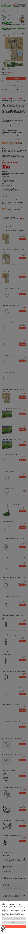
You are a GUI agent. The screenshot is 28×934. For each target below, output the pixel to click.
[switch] (3, 932)
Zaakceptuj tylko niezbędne (14, 918)
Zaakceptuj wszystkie (14, 926)
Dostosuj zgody (14, 922)
